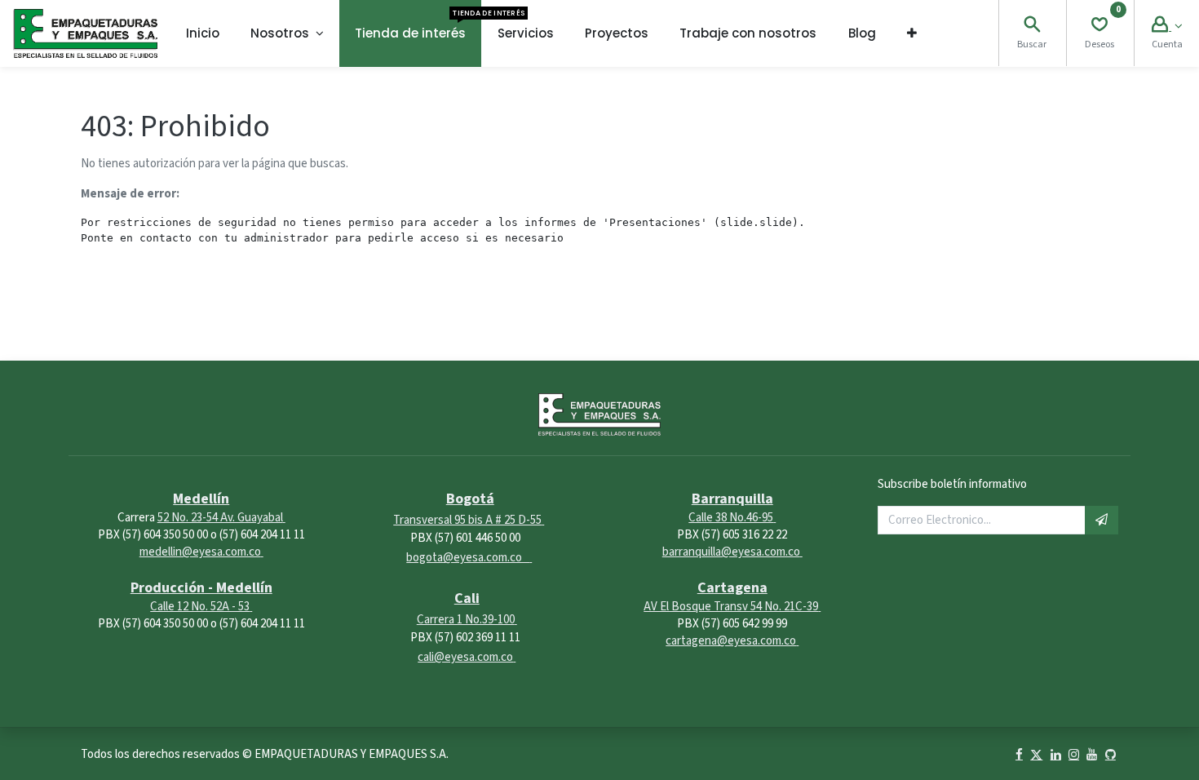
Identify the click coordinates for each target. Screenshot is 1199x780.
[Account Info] (1167, 26)
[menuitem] (202, 33)
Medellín (201, 499)
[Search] (1032, 26)
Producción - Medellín (201, 588)
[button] (912, 33)
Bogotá (470, 499)
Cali (467, 598)
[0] (1099, 26)
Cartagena (732, 588)
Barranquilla (732, 499)
